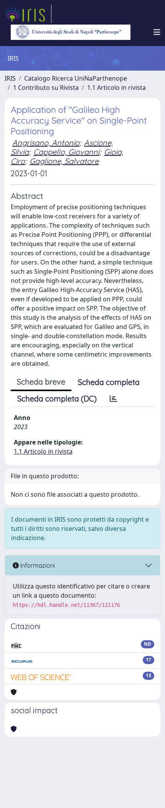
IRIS (10, 78)
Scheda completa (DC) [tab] (57, 398)
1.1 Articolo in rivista (116, 87)
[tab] (113, 399)
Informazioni (37, 565)
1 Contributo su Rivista (46, 87)
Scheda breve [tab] (41, 382)
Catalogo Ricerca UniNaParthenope (75, 78)
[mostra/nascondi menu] (156, 32)
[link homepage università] (71, 32)
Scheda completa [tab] (109, 382)
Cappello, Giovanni (66, 152)
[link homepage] (28, 14)
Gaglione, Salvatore (64, 161)
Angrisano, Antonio (45, 142)
